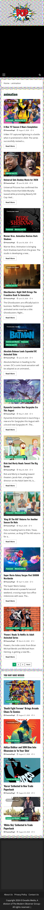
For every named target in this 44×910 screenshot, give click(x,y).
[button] (3, 74)
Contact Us (34, 894)
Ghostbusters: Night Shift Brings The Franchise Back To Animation (22, 276)
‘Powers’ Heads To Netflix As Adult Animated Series (22, 619)
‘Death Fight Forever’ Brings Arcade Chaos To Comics (21, 710)
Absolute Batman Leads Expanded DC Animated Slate (22, 335)
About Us (8, 894)
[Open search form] (40, 74)
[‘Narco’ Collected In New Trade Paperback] (22, 770)
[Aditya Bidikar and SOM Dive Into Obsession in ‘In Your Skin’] (22, 731)
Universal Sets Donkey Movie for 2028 (22, 164)
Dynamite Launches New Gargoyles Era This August (22, 391)
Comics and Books (12, 342)
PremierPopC (10, 130)
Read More (11, 146)
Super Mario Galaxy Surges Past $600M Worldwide (22, 559)
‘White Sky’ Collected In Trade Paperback (18, 826)
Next (28, 664)
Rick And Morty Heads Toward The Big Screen (22, 447)
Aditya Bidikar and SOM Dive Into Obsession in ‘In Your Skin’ (20, 748)
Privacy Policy (20, 894)
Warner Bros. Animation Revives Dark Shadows (22, 220)
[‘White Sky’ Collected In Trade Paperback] (22, 809)
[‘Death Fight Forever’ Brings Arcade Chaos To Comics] (22, 692)
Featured (9, 120)
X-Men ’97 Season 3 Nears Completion (22, 111)
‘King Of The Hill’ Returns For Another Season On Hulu (22, 503)
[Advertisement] (22, 49)
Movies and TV (20, 120)
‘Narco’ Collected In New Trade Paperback (18, 787)
